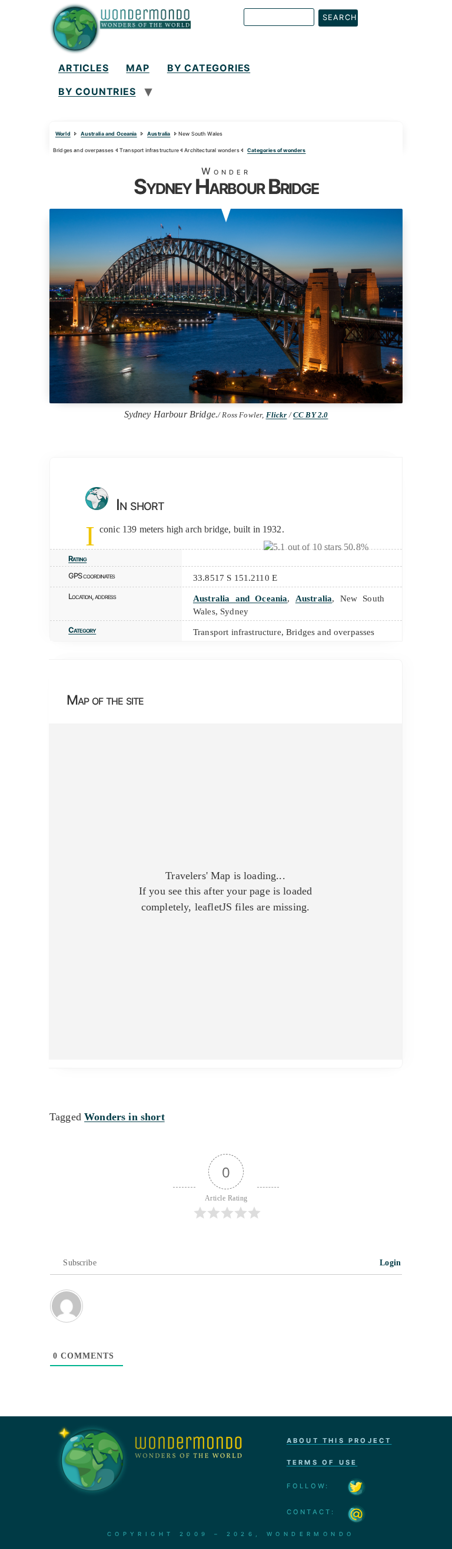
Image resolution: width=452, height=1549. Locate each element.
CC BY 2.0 (310, 415)
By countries (97, 91)
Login (389, 1262)
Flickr (276, 415)
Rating (77, 558)
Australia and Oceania (109, 133)
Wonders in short (124, 1117)
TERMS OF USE (322, 1462)
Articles (83, 68)
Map (137, 68)
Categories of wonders (276, 150)
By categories (208, 68)
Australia (158, 133)
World (63, 133)
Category (82, 630)
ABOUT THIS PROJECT (339, 1440)
